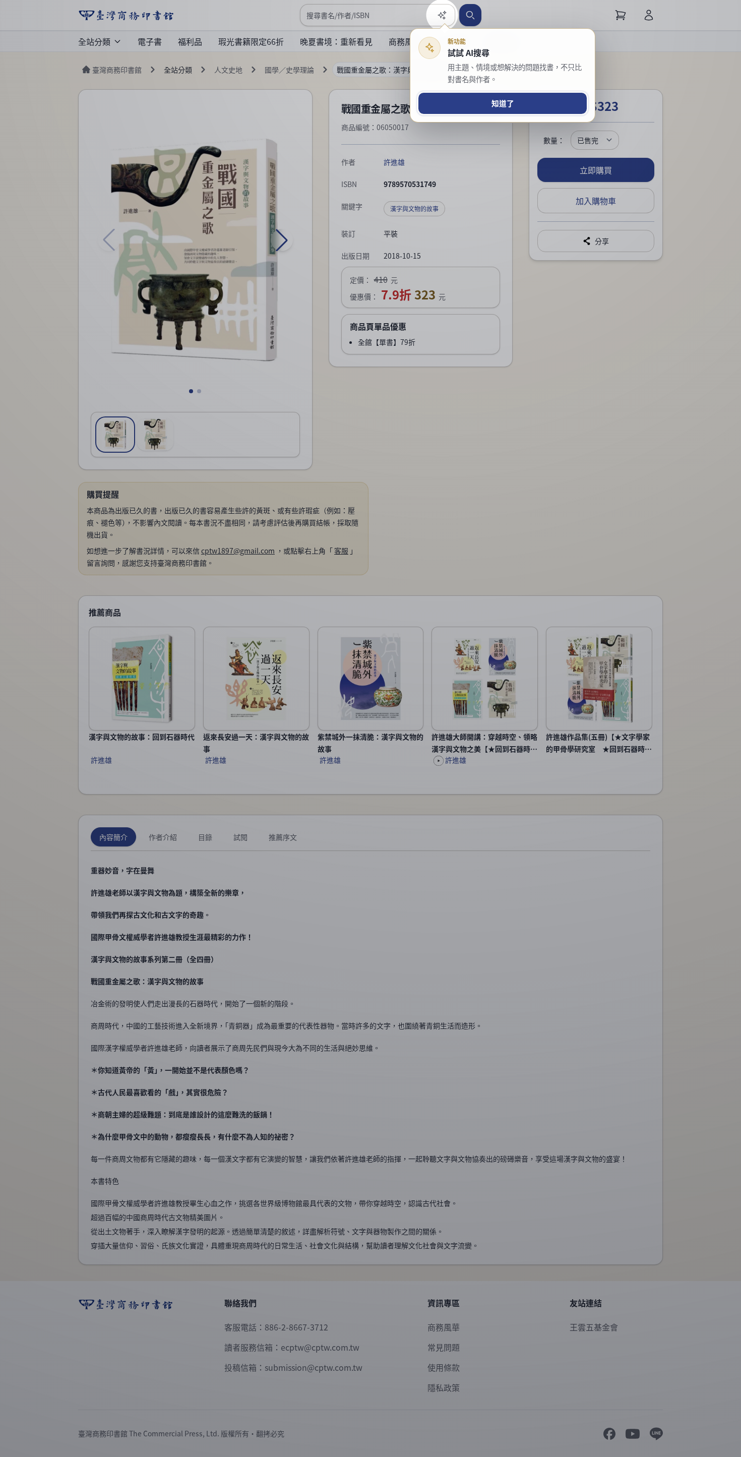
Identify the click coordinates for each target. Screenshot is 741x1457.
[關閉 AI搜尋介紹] (370, 728)
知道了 (502, 103)
